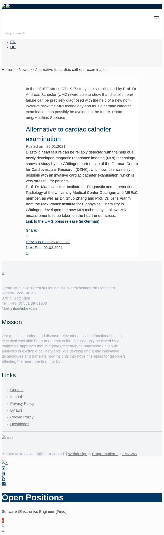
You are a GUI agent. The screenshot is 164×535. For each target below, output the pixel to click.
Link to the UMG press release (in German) (62, 221)
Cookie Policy (22, 417)
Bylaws (16, 410)
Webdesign (77, 454)
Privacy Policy (22, 403)
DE (13, 47)
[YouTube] (3, 478)
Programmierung (106, 454)
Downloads (19, 424)
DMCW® (129, 454)
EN (13, 42)
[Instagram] (3, 468)
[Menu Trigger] (156, 19)
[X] (5, 463)
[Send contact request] (4, 483)
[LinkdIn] (3, 473)
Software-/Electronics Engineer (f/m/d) (34, 511)
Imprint (16, 397)
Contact (16, 390)
